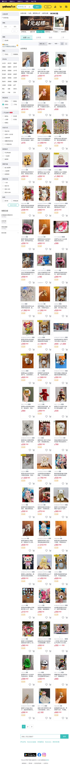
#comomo (48, 742)
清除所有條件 (13, 205)
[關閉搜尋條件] (25, 7)
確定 (14, 31)
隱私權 (30, 763)
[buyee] (10, 45)
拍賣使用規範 (37, 763)
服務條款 (24, 763)
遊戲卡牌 (32, 32)
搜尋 (64, 736)
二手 (62, 37)
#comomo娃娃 (31, 742)
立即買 (38, 37)
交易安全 (45, 763)
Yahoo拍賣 (8, 7)
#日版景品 (41, 742)
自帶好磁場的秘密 (24, 32)
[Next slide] (34, 59)
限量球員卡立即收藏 (48, 32)
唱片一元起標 (40, 32)
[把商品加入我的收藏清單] (30, 81)
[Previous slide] (22, 59)
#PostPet (23, 742)
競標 (50, 37)
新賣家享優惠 (64, 32)
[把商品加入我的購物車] (33, 81)
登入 (47, 7)
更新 (47, 760)
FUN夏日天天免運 (57, 32)
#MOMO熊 (56, 742)
